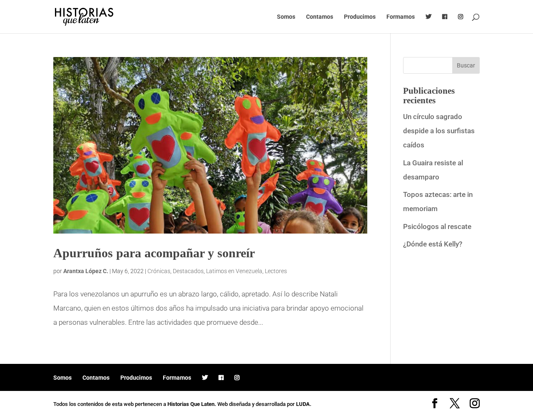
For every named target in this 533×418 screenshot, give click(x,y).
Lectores (276, 271)
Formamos (400, 17)
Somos (286, 17)
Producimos (360, 17)
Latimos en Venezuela (234, 271)
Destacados (188, 271)
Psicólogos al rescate (437, 226)
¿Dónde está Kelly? (432, 244)
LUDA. (303, 404)
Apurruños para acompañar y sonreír (154, 253)
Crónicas (158, 271)
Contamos (319, 17)
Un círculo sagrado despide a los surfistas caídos (439, 130)
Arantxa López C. (85, 271)
